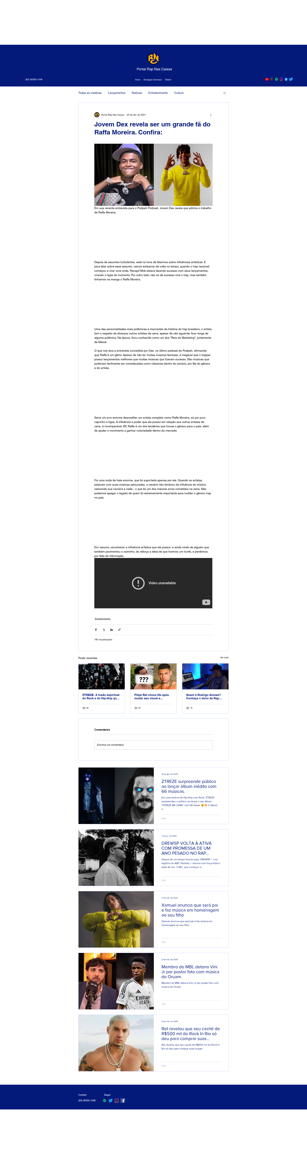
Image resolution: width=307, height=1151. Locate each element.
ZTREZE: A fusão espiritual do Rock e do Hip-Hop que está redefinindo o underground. (100, 696)
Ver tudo (224, 657)
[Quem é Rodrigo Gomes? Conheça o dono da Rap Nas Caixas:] (205, 676)
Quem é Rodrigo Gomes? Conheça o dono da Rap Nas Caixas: (203, 696)
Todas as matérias (90, 92)
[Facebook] (286, 79)
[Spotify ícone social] (276, 79)
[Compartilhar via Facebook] (95, 629)
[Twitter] (291, 79)
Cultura (179, 92)
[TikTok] (272, 79)
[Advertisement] (96, 22)
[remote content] (153, 237)
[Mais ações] (211, 115)
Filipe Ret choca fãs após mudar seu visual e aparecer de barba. (151, 696)
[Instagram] (281, 79)
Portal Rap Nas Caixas (154, 69)
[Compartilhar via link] (119, 629)
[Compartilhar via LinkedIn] (111, 629)
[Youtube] (267, 79)
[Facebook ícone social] (123, 1100)
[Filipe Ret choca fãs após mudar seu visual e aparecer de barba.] (153, 676)
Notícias (137, 92)
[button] (224, 93)
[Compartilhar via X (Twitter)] (103, 629)
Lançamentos (116, 92)
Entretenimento (158, 92)
